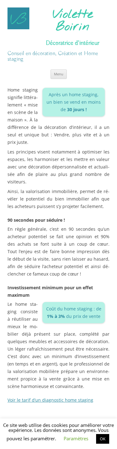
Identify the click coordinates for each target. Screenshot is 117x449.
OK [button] (102, 439)
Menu (58, 74)
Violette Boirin (73, 20)
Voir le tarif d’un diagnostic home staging (50, 400)
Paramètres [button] (76, 438)
